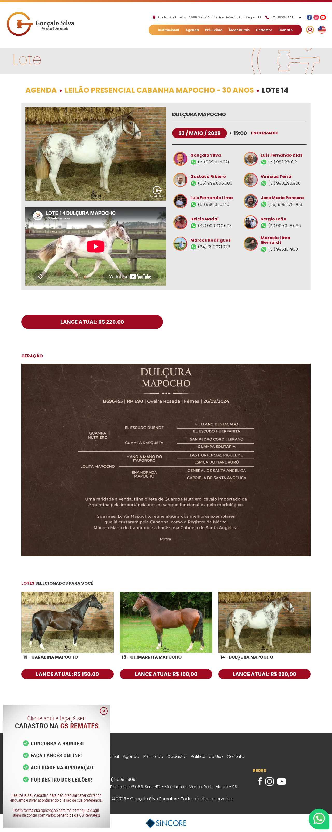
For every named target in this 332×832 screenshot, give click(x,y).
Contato (285, 30)
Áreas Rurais (239, 30)
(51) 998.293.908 (284, 183)
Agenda (192, 30)
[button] (310, 30)
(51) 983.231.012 (282, 162)
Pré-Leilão (213, 30)
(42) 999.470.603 (215, 226)
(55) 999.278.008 (285, 204)
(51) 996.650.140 (213, 204)
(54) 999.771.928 (214, 247)
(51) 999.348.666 (284, 225)
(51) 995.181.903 (283, 249)
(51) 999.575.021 (213, 162)
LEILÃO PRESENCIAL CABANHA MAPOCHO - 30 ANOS (159, 90)
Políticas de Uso (207, 756)
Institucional (168, 30)
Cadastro (264, 30)
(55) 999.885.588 (215, 183)
